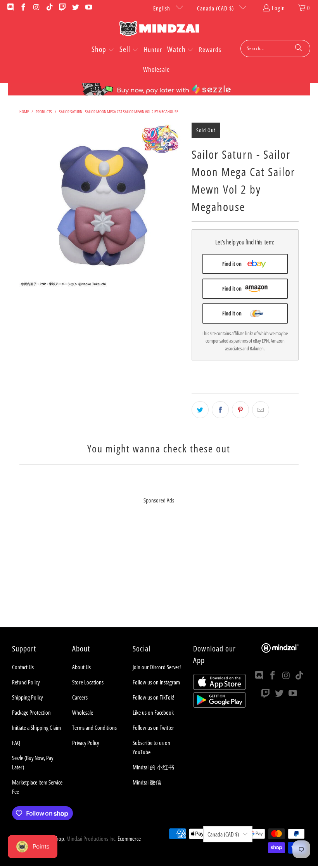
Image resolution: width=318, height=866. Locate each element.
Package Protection (31, 712)
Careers (80, 697)
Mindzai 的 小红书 (153, 767)
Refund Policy (26, 682)
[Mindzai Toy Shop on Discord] (10, 8)
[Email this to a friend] (260, 409)
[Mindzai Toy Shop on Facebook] (23, 8)
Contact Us (23, 667)
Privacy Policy (85, 742)
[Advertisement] (159, 572)
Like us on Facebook (153, 712)
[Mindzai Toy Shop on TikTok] (49, 8)
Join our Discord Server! (157, 667)
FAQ (16, 742)
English (162, 8)
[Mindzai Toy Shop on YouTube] (88, 8)
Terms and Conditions (94, 727)
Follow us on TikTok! (153, 697)
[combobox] (275, 48)
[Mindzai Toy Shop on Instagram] (36, 8)
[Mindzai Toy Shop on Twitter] (75, 8)
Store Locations (88, 682)
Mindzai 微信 (147, 782)
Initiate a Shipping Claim (36, 727)
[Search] (298, 48)
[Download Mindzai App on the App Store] (219, 687)
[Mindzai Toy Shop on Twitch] (62, 8)
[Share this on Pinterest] (240, 409)
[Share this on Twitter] (200, 409)
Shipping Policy (27, 697)
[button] (103, 50)
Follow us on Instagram (156, 682)
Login (278, 8)
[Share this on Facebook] (220, 409)
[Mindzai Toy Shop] (159, 29)
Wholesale (82, 712)
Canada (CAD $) (216, 8)
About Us (81, 667)
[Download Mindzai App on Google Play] (219, 705)
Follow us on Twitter (153, 727)
